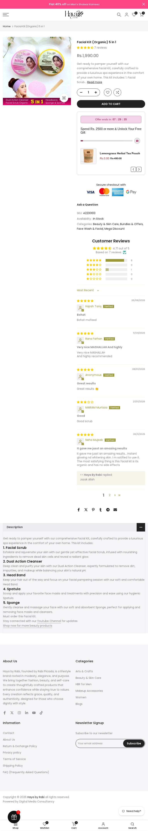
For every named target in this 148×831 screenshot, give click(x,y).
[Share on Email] (115, 509)
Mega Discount (114, 229)
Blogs (79, 704)
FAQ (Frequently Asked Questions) (26, 772)
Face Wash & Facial (90, 229)
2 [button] (109, 495)
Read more (94, 82)
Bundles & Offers (131, 224)
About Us (9, 740)
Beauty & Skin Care (106, 224)
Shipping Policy (13, 766)
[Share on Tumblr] (100, 509)
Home (7, 26)
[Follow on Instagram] (19, 712)
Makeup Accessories (89, 691)
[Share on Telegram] (108, 509)
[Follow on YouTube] (34, 712)
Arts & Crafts (84, 671)
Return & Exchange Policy (20, 746)
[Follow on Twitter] (12, 712)
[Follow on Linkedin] (26, 712)
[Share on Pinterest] (93, 509)
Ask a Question (87, 205)
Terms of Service (14, 759)
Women (81, 697)
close (4, 4)
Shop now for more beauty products (27, 626)
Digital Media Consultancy (36, 801)
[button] (85, 48)
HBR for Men (84, 684)
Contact (8, 733)
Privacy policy (12, 752)
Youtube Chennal (49, 621)
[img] (85, 301)
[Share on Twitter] (86, 509)
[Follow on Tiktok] (41, 712)
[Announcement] (74, 4)
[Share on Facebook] (78, 509)
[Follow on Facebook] (4, 712)
